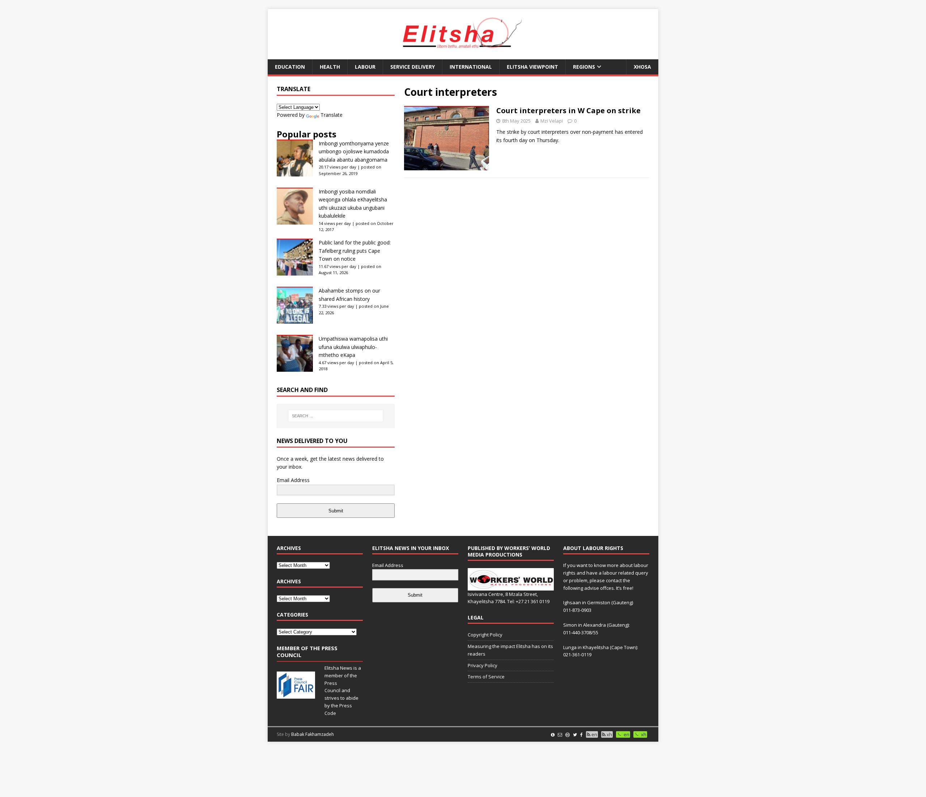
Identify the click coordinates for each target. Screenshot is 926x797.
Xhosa (642, 66)
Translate (331, 114)
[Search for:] (336, 416)
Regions (584, 66)
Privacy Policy (482, 665)
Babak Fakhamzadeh (312, 734)
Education (290, 66)
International (471, 66)
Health (330, 66)
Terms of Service (486, 676)
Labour (365, 66)
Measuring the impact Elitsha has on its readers (510, 650)
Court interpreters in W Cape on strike (568, 110)
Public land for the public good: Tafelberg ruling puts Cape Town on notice (355, 250)
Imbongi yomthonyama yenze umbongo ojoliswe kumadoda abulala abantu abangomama (354, 151)
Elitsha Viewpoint (532, 66)
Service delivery (412, 66)
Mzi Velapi (551, 121)
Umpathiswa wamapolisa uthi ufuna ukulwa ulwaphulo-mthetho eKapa (353, 346)
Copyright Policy (485, 634)
